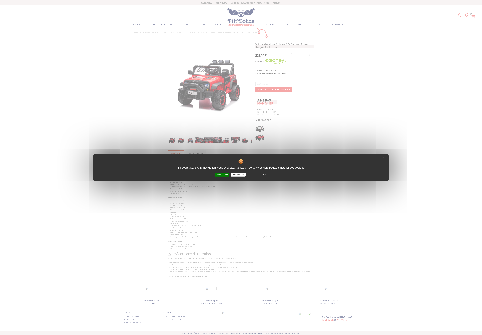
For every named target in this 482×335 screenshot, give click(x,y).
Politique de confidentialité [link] (257, 175)
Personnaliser (238, 175)
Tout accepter (222, 175)
